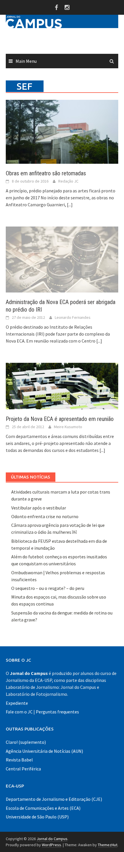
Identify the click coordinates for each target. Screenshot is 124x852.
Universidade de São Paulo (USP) (37, 817)
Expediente (17, 703)
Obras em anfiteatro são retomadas (46, 173)
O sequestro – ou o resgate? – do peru (47, 588)
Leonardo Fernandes (73, 317)
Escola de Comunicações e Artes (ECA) (43, 808)
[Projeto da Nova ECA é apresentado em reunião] (62, 386)
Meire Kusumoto (68, 426)
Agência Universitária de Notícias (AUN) (44, 751)
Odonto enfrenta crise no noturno (44, 516)
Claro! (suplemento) (26, 742)
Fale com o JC (19, 712)
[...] (70, 204)
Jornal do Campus (52, 838)
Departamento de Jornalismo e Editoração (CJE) (54, 799)
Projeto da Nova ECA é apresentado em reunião (60, 418)
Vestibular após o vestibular (38, 508)
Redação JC (68, 181)
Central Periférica (23, 769)
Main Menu (26, 61)
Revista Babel (19, 760)
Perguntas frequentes (57, 712)
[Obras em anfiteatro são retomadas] (62, 131)
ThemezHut (107, 844)
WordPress (51, 844)
